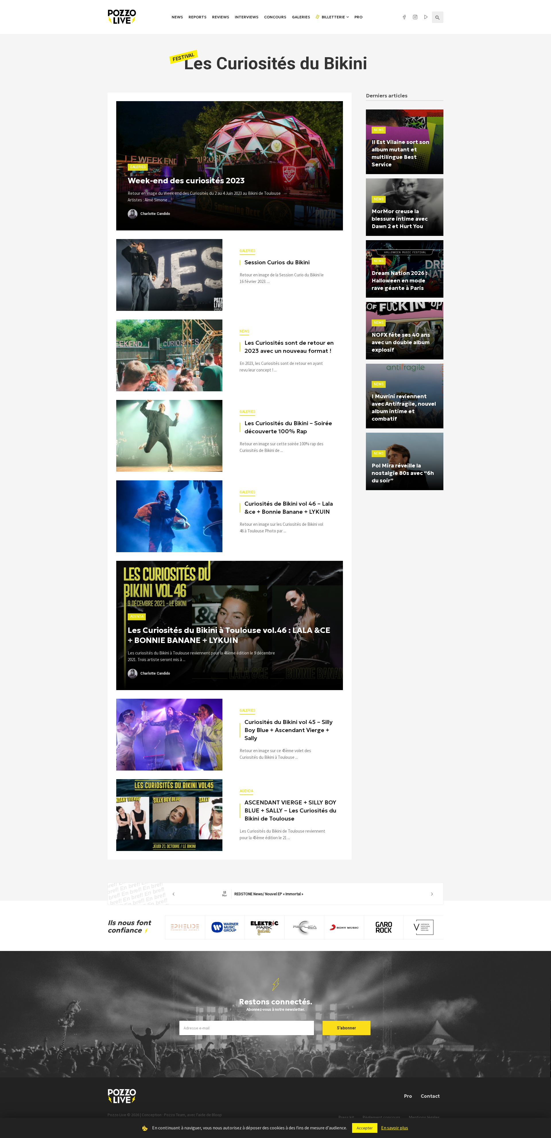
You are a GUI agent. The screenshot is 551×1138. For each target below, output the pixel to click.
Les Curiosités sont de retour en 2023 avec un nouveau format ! (289, 346)
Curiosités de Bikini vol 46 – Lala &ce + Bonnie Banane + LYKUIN (289, 507)
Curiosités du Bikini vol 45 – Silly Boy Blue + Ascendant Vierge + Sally (289, 730)
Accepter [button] (365, 1128)
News (177, 17)
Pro (358, 17)
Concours (275, 17)
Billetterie (333, 17)
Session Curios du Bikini (277, 262)
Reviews (220, 17)
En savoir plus (394, 1128)
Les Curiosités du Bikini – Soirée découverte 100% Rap (288, 427)
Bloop (217, 1114)
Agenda (246, 791)
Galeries (301, 17)
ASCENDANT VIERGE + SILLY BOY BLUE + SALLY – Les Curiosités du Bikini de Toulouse (290, 810)
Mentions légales (424, 1117)
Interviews (246, 17)
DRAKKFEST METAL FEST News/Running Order (303, 893)
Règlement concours (381, 1117)
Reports (197, 17)
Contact (430, 1096)
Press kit (346, 1117)
